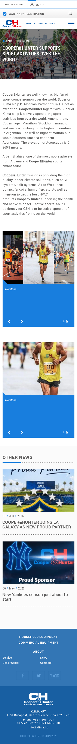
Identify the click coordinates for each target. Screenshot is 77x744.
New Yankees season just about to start (35, 596)
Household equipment (38, 637)
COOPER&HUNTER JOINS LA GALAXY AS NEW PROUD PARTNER (36, 524)
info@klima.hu (38, 727)
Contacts (46, 663)
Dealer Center (11, 663)
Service (7, 657)
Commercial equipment (38, 643)
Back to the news (18, 40)
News (43, 657)
